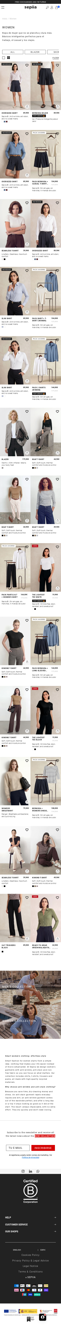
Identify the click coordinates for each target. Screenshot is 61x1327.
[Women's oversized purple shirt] (15, 85)
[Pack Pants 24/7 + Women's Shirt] (15, 567)
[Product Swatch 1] (2, 121)
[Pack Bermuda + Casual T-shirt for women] (45, 154)
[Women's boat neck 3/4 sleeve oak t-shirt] (15, 500)
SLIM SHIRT (7, 318)
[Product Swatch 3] (7, 121)
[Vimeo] (30, 1171)
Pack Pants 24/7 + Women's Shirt (9, 596)
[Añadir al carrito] (27, 107)
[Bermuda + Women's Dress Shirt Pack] (45, 781)
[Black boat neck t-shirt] (45, 432)
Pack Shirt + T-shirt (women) (39, 319)
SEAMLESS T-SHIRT (10, 251)
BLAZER (5, 459)
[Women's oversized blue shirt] (15, 154)
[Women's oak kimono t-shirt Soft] (15, 710)
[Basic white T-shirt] (45, 567)
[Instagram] (23, 1171)
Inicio (4, 18)
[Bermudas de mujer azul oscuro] (45, 85)
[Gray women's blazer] (15, 432)
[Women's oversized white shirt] (45, 223)
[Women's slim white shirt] (15, 360)
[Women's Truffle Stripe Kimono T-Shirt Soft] (45, 850)
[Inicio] (30, 7)
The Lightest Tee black (38, 738)
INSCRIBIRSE (43, 1148)
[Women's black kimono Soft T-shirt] (15, 641)
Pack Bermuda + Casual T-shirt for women (40, 182)
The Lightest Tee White (38, 596)
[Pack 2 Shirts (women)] (45, 360)
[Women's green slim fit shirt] (45, 918)
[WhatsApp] (37, 1171)
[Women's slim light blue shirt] (15, 291)
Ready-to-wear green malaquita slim (40, 946)
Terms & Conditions (30, 1271)
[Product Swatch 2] (4, 121)
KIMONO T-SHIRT (9, 668)
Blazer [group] (35, 52)
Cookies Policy (30, 1254)
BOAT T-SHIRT (38, 459)
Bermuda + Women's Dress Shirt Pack (39, 809)
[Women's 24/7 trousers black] (15, 918)
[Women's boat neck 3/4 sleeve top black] (45, 500)
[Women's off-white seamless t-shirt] (15, 223)
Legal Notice (30, 1265)
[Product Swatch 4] (9, 121)
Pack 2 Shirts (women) (38, 388)
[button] (47, 7)
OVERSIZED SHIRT (9, 113)
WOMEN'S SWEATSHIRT (7, 809)
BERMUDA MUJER (40, 113)
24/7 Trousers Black (8, 946)
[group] (30, 2)
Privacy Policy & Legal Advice (30, 1260)
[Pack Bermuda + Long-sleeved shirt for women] (45, 641)
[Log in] (51, 7)
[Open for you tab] (42, 1317)
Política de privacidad (30, 1157)
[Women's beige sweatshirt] (15, 781)
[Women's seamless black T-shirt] (15, 850)
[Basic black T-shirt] (45, 710)
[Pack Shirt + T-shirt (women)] (45, 291)
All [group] (13, 52)
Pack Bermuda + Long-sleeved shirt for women (40, 669)
